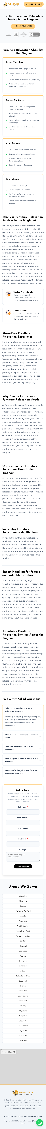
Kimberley (23, 971)
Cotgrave (23, 1016)
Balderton (23, 1041)
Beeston (23, 906)
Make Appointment (33, 4)
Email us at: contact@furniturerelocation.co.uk (23, 1116)
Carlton (23, 941)
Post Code (23, 839)
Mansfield (23, 901)
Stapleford (23, 961)
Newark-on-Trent (23, 931)
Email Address (23, 818)
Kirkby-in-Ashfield (23, 936)
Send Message (23, 866)
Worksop (23, 921)
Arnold (23, 916)
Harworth (23, 1036)
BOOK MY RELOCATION (23, 26)
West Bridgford (23, 926)
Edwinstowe (23, 996)
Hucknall (23, 946)
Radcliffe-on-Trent (23, 976)
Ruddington (23, 1026)
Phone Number (23, 828)
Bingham (23, 966)
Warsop (23, 1006)
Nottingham (23, 896)
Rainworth (23, 1001)
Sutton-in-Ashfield (23, 911)
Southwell (23, 981)
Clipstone (23, 1011)
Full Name (23, 807)
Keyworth (23, 1031)
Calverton (23, 991)
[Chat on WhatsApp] (39, 1122)
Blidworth (23, 1021)
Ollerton (23, 986)
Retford (23, 956)
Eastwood (23, 951)
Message (23, 850)
